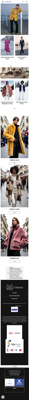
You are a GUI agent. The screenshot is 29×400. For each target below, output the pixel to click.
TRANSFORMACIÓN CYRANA (14, 74)
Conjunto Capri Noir (21, 57)
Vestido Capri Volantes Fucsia (7, 57)
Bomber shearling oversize (7, 102)
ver (14, 163)
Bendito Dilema (23, 303)
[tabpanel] (7, 49)
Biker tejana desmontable (21, 102)
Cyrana (8, 1)
